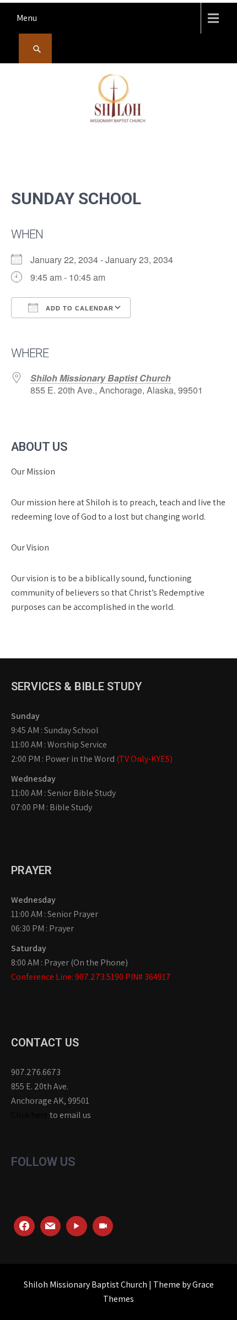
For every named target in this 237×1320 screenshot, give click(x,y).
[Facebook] (24, 1226)
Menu (27, 18)
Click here (29, 1115)
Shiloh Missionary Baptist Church (100, 378)
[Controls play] (76, 1226)
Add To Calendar (79, 308)
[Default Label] (50, 1226)
